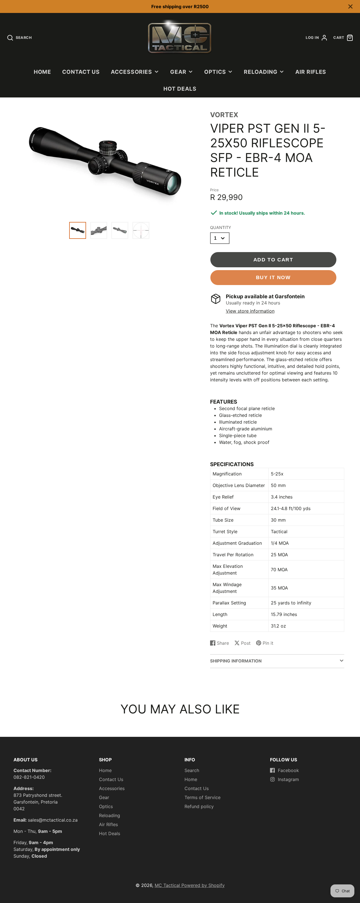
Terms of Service (202, 797)
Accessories (131, 71)
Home (42, 71)
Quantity (220, 227)
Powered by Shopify (203, 885)
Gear (178, 71)
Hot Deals (180, 88)
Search (191, 770)
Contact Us (81, 71)
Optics (215, 71)
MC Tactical (168, 885)
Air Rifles (311, 71)
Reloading (261, 71)
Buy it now (273, 277)
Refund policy (199, 806)
